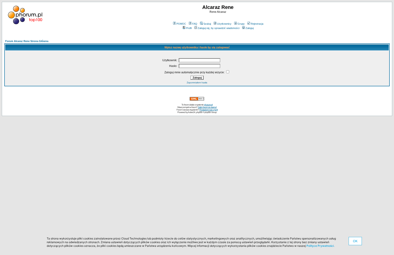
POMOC (181, 23)
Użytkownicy (224, 23)
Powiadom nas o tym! (209, 109)
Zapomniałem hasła (197, 82)
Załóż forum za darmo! (207, 107)
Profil (189, 28)
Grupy (241, 23)
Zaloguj (250, 28)
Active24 (191, 112)
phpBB (199, 112)
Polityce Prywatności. (320, 245)
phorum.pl (208, 104)
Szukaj (207, 23)
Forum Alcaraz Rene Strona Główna (26, 41)
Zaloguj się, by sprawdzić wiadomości (218, 28)
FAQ (194, 23)
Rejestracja (257, 23)
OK (355, 241)
